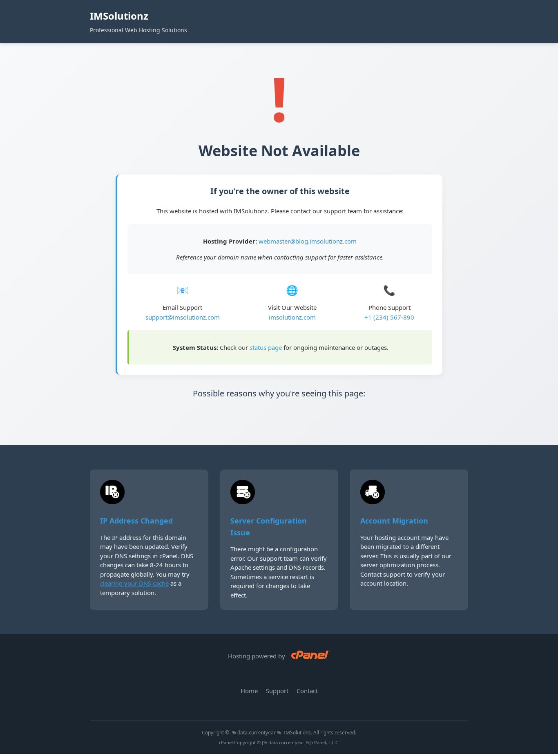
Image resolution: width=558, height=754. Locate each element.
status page (266, 347)
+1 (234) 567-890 (389, 317)
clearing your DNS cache (134, 583)
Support (277, 691)
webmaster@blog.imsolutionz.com (308, 241)
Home (249, 691)
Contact (307, 691)
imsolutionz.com (292, 317)
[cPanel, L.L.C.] (310, 656)
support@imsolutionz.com (182, 317)
